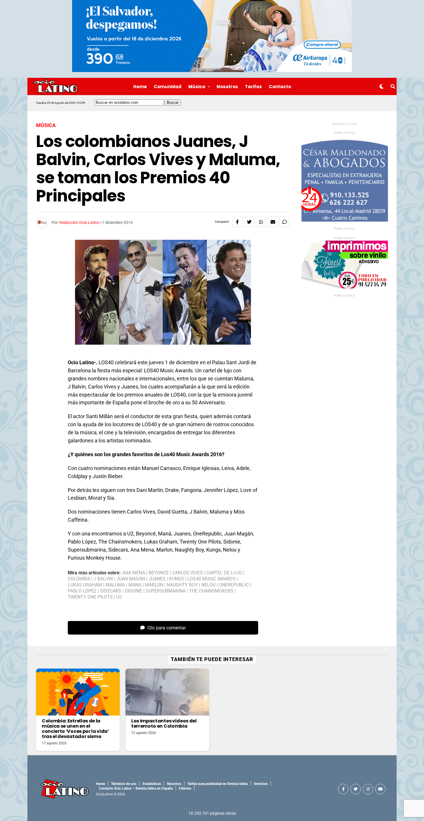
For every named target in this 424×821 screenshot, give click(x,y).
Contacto (280, 87)
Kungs (176, 579)
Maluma (115, 585)
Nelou (208, 585)
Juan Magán (130, 579)
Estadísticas (151, 784)
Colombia (79, 579)
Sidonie (133, 591)
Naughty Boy (182, 585)
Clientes (185, 788)
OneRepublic (234, 585)
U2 (119, 597)
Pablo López (82, 591)
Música (196, 87)
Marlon (154, 585)
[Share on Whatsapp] (261, 222)
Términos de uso (123, 784)
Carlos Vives (187, 573)
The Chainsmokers (211, 591)
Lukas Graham (85, 585)
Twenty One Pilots (90, 597)
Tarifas (253, 87)
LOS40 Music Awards (211, 579)
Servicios (261, 784)
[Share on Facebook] (237, 222)
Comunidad (167, 87)
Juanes (157, 579)
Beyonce (159, 573)
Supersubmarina (165, 591)
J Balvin (103, 579)
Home (140, 87)
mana (134, 585)
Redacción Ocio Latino (79, 222)
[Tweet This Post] (249, 222)
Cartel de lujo (224, 573)
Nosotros (227, 87)
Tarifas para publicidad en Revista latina (217, 784)
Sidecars (110, 591)
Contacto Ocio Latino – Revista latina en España (136, 788)
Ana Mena (133, 573)
